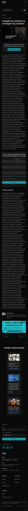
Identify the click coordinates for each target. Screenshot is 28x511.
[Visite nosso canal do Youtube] (11, 447)
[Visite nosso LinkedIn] (7, 447)
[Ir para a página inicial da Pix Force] (4, 2)
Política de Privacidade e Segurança (20, 176)
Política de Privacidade (21, 506)
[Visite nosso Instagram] (3, 447)
